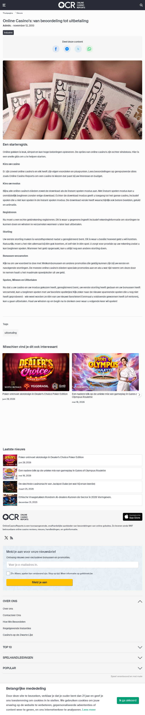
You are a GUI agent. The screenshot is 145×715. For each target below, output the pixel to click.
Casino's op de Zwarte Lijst (18, 634)
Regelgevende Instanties (17, 628)
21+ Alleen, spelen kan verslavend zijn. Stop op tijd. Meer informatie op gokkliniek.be (52, 573)
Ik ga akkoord (128, 700)
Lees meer (89, 709)
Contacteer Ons (12, 615)
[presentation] (139, 395)
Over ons (8, 608)
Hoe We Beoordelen (14, 621)
